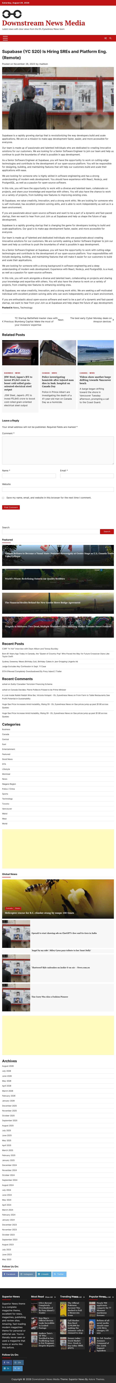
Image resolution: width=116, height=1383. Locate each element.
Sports (5, 794)
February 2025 (8, 1155)
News (16, 307)
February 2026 (8, 1096)
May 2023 (6, 1259)
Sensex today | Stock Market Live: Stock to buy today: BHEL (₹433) (75, 1343)
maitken (43, 63)
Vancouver (7, 809)
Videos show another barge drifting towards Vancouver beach (95, 380)
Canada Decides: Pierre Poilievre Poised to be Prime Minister (38, 690)
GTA (4, 764)
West (4, 819)
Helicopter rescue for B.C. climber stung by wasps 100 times (39, 912)
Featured (6, 754)
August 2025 (8, 1125)
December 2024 (9, 1165)
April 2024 (6, 1205)
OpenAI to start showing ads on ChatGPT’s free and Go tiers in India (64, 933)
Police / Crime (8, 789)
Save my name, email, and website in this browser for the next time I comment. (49, 497)
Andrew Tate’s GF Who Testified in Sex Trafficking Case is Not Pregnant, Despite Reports (46, 1339)
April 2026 (6, 1086)
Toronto (5, 804)
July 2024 (6, 1190)
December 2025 (9, 1106)
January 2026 (8, 1101)
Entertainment (8, 749)
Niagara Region (9, 784)
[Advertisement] (58, 849)
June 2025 (7, 1135)
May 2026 (6, 1081)
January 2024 (8, 1220)
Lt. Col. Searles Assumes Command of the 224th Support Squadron (104, 1344)
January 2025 (8, 1160)
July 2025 (6, 1130)
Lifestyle (6, 769)
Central (5, 739)
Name (6, 470)
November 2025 (9, 1111)
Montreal (6, 774)
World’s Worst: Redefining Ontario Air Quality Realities (35, 578)
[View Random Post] (105, 38)
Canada (46, 373)
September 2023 (9, 1239)
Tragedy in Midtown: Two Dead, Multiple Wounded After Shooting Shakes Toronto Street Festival (58, 626)
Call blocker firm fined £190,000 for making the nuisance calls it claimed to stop (75, 1326)
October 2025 (8, 1115)
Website (6, 484)
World (4, 823)
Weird (4, 813)
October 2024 (8, 1175)
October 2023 (8, 1235)
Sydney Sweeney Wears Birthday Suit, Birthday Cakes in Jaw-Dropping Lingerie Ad (40, 661)
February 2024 (8, 1215)
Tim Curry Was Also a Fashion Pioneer (50, 997)
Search (5, 527)
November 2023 (9, 1230)
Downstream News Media (43, 22)
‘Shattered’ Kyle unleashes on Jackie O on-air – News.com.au (61, 967)
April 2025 (6, 1145)
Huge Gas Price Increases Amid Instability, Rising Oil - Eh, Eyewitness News (36, 704)
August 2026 (8, 1066)
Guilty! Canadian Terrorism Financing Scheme (31, 684)
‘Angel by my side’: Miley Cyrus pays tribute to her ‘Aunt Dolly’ (61, 950)
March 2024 (7, 1210)
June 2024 (7, 1195)
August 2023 (8, 1244)
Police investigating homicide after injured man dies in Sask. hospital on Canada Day (58, 381)
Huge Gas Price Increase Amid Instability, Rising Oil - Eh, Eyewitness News (36, 713)
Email (64, 470)
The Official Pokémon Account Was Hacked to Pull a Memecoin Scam (75, 1309)
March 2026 (7, 1091)
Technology (26, 307)
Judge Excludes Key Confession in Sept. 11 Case (24, 666)
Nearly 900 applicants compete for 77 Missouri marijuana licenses (104, 1309)
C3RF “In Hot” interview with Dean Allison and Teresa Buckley (30, 649)
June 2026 (7, 1076)
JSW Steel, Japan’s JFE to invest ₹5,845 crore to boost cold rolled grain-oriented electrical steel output (18, 383)
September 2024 (9, 1180)
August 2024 (8, 1185)
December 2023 (9, 1225)
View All (49, 1297)
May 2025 (6, 1140)
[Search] (110, 38)
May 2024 (6, 1200)
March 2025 (7, 1150)
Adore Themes (96, 1379)
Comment (8, 433)
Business (8, 373)
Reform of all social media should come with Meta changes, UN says (103, 1326)
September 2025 (9, 1120)
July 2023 (6, 1249)
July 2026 (6, 1071)
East (4, 744)
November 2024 (9, 1170)
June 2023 (7, 1254)
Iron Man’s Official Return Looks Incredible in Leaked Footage (46, 1323)
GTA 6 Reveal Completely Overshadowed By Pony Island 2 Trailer (32, 671)
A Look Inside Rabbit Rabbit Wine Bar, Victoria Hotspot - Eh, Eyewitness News (37, 695)
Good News (7, 759)
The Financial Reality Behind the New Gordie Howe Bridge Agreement (42, 602)
